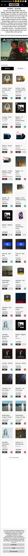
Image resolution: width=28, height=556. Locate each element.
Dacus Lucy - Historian (21, 363)
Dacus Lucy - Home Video (6, 254)
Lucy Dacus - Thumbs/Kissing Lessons (19, 226)
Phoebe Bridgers (6, 284)
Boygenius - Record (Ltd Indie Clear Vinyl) (20, 199)
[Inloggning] (22, 5)
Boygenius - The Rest (7, 146)
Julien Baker (18, 284)
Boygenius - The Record (19, 172)
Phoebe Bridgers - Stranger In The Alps (7, 416)
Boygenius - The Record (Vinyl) (5, 199)
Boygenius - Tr (19, 146)
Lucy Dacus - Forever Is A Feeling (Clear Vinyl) (6, 90)
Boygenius (18, 122)
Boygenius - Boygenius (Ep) (21, 335)
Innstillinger (14, 544)
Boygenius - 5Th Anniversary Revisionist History (20, 118)
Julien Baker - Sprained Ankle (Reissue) (5, 336)
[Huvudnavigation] (1, 5)
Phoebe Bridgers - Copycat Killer (6, 281)
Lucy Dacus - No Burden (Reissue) (19, 443)
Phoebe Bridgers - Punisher (20, 308)
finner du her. (14, 542)
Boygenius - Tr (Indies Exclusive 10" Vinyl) (7, 172)
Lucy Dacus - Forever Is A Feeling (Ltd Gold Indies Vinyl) (20, 90)
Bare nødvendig (13, 551)
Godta (13, 548)
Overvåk (18, 127)
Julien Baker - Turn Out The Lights (6, 389)
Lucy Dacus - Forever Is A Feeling (6, 118)
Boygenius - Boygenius (7, 225)
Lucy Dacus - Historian (7, 363)
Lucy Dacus (4, 94)
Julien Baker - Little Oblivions (20, 281)
